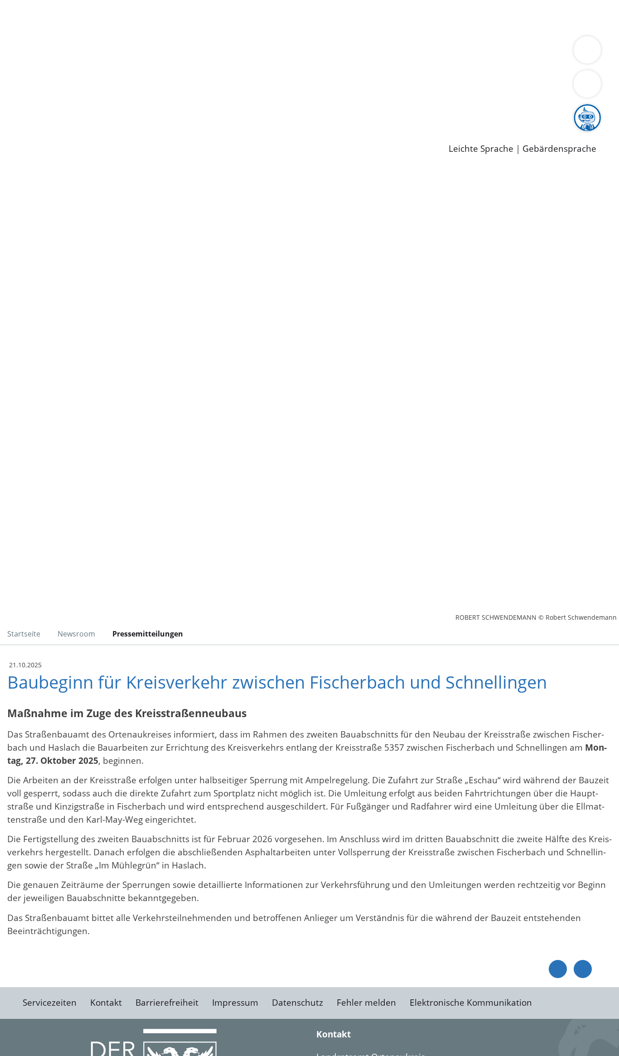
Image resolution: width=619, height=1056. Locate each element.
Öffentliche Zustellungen (156, 134)
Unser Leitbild (386, 111)
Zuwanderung (298, 52)
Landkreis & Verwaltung (48, 41)
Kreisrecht (166, 87)
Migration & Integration (280, 17)
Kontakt (106, 1002)
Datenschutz (297, 1002)
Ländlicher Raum (363, 52)
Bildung (252, 52)
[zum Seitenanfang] (583, 969)
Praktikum (260, 111)
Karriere (17, 100)
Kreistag (16, 76)
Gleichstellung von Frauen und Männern (107, 64)
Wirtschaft (441, 17)
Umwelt (530, 17)
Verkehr (183, 17)
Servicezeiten (50, 1002)
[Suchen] (587, 83)
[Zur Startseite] (79, 242)
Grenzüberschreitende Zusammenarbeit (274, 64)
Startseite (23, 634)
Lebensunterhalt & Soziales (108, 17)
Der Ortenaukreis (60, 52)
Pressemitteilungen (64, 134)
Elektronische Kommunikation (471, 1002)
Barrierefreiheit (166, 1002)
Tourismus (473, 52)
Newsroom (22, 123)
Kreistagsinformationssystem (84, 87)
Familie (216, 17)
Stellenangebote (58, 111)
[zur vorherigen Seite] (558, 969)
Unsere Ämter (28, 29)
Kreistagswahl (217, 87)
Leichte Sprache (481, 148)
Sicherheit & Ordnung (374, 17)
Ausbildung (178, 111)
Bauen (38, 17)
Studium (220, 111)
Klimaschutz (425, 52)
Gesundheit (488, 17)
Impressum (235, 1002)
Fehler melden (366, 1002)
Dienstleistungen (34, 6)
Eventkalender (123, 111)
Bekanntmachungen (539, 52)
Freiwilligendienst (319, 111)
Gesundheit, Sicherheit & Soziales (166, 52)
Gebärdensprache (559, 148)
